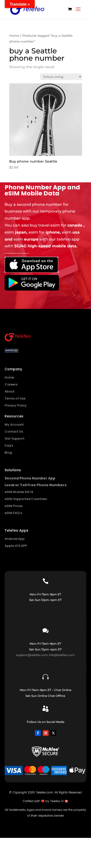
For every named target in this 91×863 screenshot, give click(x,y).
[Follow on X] (53, 733)
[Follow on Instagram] (46, 733)
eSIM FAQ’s (13, 513)
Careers (11, 384)
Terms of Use (15, 398)
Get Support (15, 438)
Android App (15, 538)
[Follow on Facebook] (38, 733)
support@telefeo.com (32, 655)
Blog (8, 452)
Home (14, 35)
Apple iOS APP (16, 545)
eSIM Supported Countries (26, 499)
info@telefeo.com (62, 655)
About (10, 391)
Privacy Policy (16, 405)
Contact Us (14, 431)
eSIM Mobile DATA (19, 492)
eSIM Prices (14, 506)
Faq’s (9, 445)
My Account (14, 424)
